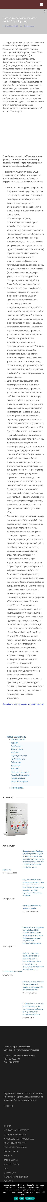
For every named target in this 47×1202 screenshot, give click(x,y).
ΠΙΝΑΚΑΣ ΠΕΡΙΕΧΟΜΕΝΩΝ (16, 1177)
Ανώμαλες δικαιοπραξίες (20, 775)
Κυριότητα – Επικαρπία (20, 772)
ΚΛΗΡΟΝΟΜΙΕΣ (17, 788)
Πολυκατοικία (29, 26)
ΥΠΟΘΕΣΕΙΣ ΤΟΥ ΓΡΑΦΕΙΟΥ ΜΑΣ (19, 1138)
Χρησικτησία (15, 765)
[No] (44, 1192)
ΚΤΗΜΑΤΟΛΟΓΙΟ (17, 740)
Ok (16, 1198)
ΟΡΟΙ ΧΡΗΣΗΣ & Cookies (15, 1147)
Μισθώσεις (15, 768)
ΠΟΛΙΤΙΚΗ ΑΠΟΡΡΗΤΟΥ (14, 1143)
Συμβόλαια (15, 752)
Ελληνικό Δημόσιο (18, 778)
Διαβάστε (30, 1198)
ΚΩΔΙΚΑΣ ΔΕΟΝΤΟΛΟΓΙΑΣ (16, 1134)
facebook (8, 1105)
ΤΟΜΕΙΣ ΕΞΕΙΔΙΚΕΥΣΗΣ (16, 737)
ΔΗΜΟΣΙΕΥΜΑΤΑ (11, 1164)
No (21, 1198)
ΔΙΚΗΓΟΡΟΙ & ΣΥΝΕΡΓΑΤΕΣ (16, 1130)
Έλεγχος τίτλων (17, 749)
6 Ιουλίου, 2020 (11, 26)
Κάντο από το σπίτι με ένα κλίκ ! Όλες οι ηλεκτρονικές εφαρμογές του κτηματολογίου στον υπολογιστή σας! (33, 986)
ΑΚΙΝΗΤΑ (14, 743)
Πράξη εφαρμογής (18, 759)
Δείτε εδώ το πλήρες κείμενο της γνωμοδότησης (23, 704)
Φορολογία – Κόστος (19, 755)
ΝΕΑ (6, 1168)
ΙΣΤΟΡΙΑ (7, 1126)
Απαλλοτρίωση (16, 746)
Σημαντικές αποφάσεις (19, 781)
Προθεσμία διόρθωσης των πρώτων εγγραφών (32, 906)
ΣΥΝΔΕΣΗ (8, 1181)
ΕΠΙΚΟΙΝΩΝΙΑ (10, 1172)
